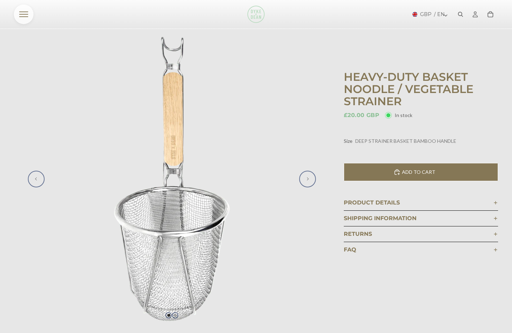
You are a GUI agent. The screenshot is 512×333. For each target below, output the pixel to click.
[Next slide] (307, 179)
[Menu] (23, 14)
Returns (358, 234)
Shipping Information (380, 218)
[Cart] (490, 14)
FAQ (350, 249)
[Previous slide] (36, 179)
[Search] (460, 14)
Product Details (372, 202)
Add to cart (418, 172)
